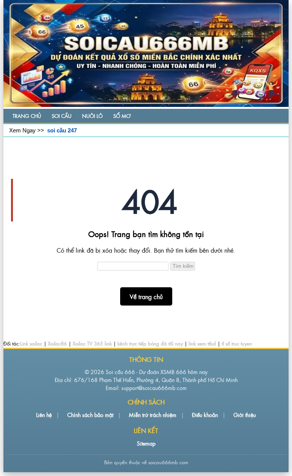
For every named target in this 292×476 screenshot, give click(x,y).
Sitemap (146, 443)
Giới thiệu (244, 415)
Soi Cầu (61, 115)
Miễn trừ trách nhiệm (152, 415)
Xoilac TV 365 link (92, 343)
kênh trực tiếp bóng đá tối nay (150, 343)
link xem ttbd (202, 343)
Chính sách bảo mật (90, 415)
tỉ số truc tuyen (237, 343)
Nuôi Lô (92, 115)
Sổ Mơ (121, 115)
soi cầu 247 (62, 130)
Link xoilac (31, 343)
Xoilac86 (57, 343)
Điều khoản (205, 415)
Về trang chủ (146, 296)
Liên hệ (44, 415)
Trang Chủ (27, 115)
